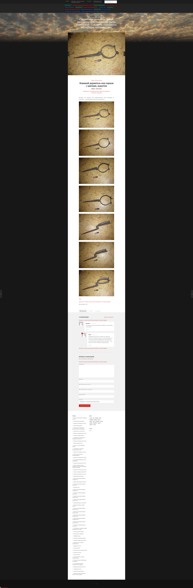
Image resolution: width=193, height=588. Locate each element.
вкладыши (91, 419)
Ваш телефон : (86, 389)
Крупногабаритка (79, 7)
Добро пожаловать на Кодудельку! (96, 17)
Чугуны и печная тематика (69, 7)
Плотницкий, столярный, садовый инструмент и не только (82, 5)
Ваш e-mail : (85, 384)
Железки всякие (110, 7)
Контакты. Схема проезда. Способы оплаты (77, 2)
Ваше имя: (81, 379)
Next (124, 54)
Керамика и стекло (97, 9)
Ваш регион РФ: (82, 394)
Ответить (87, 329)
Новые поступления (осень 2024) (80, 457)
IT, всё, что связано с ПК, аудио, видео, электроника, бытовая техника (93, 11)
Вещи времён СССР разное (79, 476)
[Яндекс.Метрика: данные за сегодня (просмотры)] (4, 587)
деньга (99, 419)
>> (80, 299)
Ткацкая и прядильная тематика (111, 5)
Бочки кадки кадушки (78, 425)
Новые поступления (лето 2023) (80, 474)
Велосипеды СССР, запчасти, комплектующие (72, 11)
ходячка (91, 424)
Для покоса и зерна (102, 7)
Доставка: (81, 399)
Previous (68, 54)
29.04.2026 (94, 334)
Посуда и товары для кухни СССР (80, 471)
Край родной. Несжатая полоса (79, 566)
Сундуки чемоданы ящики (79, 435)
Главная (67, 1)
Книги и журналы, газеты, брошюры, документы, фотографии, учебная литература (79, 466)
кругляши (97, 421)
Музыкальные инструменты (79, 421)
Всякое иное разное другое (79, 571)
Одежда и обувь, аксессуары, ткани (86, 9)
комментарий (81, 364)
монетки (101, 421)
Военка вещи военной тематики (80, 481)
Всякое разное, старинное (106, 9)
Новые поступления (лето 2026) (80, 423)
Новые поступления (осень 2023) (80, 469)
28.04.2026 (93, 323)
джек (94, 421)
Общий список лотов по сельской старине (98, 1)
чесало (94, 424)
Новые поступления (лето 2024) (80, 463)
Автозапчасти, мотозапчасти (79, 431)
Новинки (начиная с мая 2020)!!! (80, 502)
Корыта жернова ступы (78, 443)
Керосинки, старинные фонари (99, 5)
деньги (91, 421)
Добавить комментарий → (109, 317)
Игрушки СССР (76, 487)
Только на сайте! (68, 5)
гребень (95, 419)
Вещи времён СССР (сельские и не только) (72, 9)
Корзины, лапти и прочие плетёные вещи (90, 7)
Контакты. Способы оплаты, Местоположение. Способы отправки (96, 91)
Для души (89, 1)
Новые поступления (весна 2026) (80, 433)
